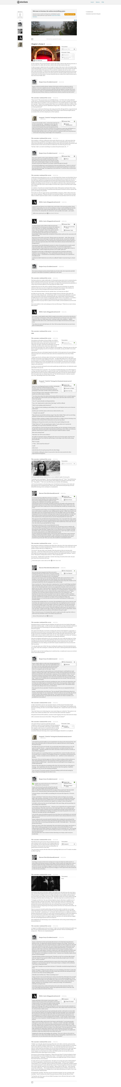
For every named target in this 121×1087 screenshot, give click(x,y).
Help (103, 2)
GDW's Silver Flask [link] (57, 560)
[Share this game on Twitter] (76, 20)
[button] (54, 35)
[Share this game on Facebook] (74, 20)
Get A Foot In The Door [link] (54, 213)
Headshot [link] (51, 616)
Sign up (98, 2)
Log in (92, 2)
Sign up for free (70, 14)
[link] (68, 49)
